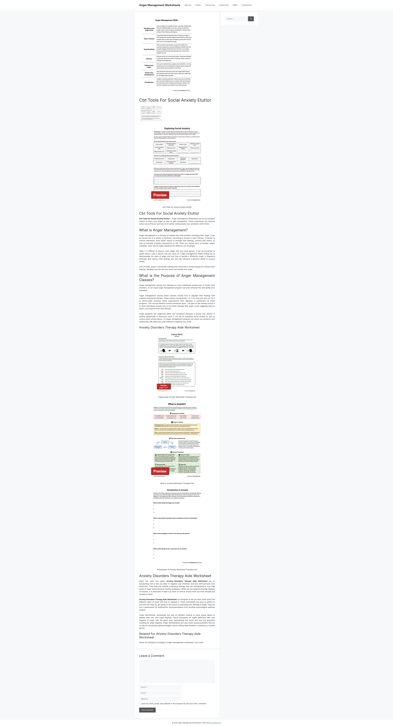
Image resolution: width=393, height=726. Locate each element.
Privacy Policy (247, 5)
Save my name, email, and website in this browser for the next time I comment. (174, 704)
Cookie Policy (224, 5)
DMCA (235, 5)
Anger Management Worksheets (159, 5)
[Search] (251, 18)
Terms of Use (210, 5)
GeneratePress (215, 723)
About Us (188, 5)
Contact (198, 5)
